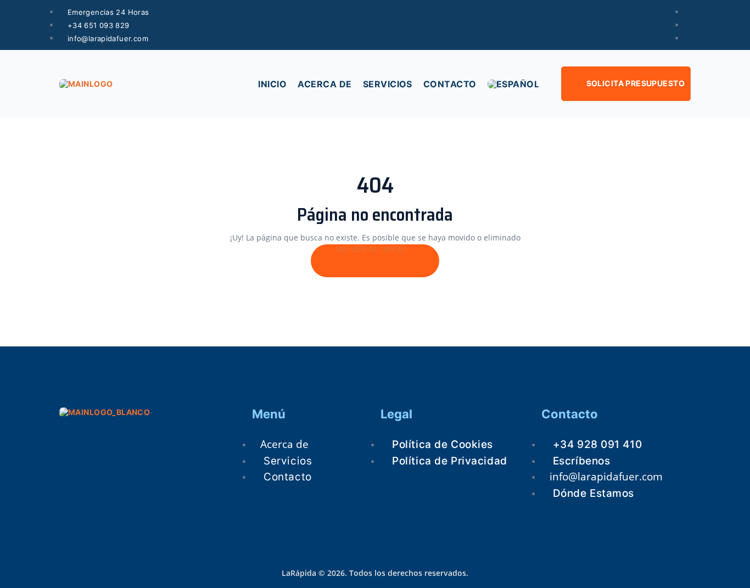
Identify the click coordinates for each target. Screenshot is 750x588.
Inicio (272, 84)
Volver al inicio (371, 249)
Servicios (387, 84)
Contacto (450, 84)
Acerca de (324, 84)
